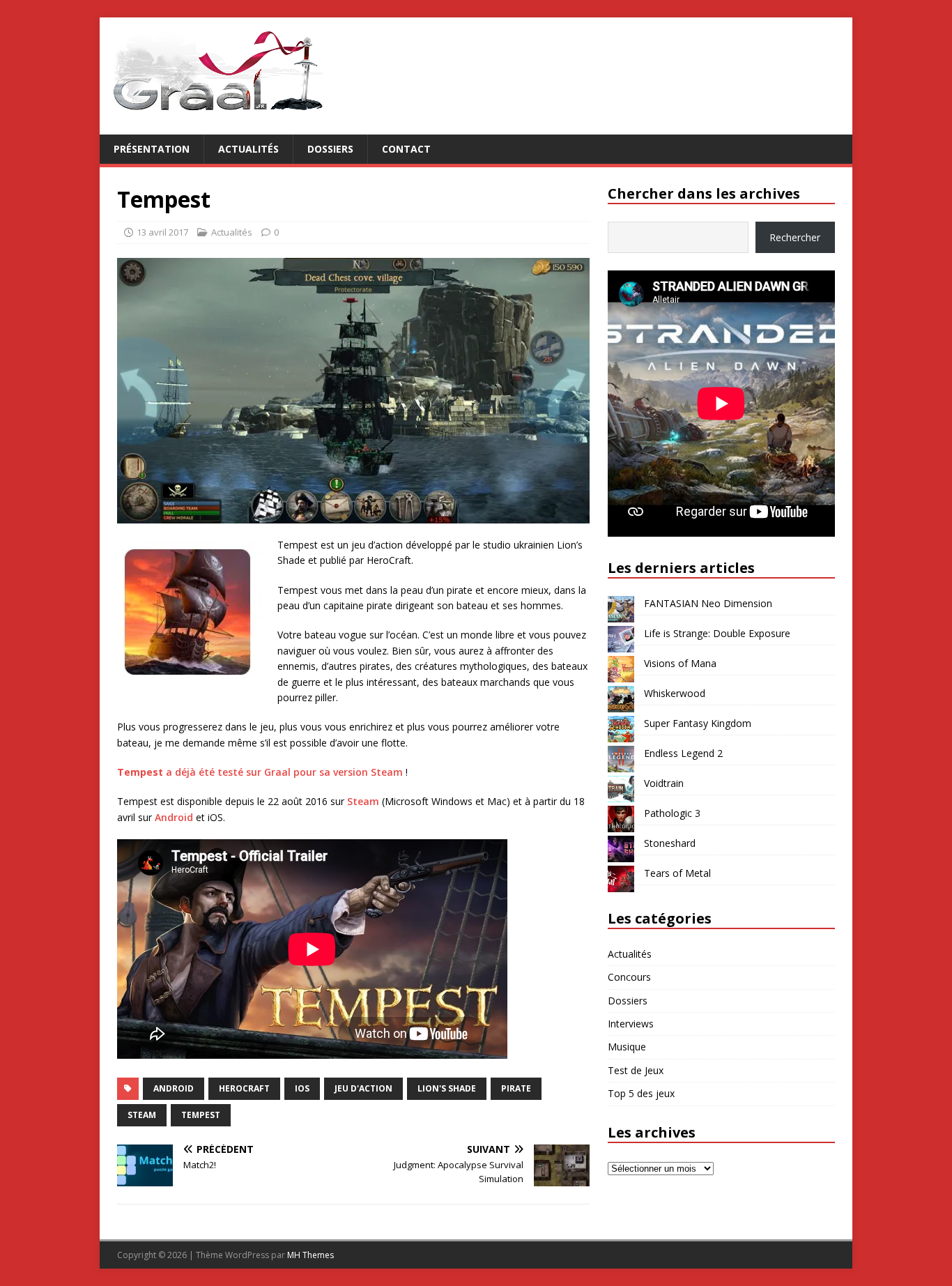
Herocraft (244, 1088)
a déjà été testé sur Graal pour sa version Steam (260, 772)
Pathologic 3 (672, 813)
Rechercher (794, 237)
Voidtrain (664, 783)
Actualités (248, 148)
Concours (629, 976)
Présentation (152, 148)
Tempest (200, 1115)
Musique (627, 1046)
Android (174, 817)
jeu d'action (363, 1088)
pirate (516, 1088)
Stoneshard (670, 843)
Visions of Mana (680, 663)
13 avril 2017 (162, 232)
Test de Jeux (635, 1070)
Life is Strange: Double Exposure (717, 633)
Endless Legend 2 (683, 753)
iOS (302, 1088)
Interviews (631, 1023)
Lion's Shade (446, 1088)
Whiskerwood (674, 693)
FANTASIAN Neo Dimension (708, 603)
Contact (406, 148)
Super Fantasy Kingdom (697, 723)
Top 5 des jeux (641, 1093)
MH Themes (310, 1255)
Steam (363, 801)
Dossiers (330, 148)
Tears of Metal (677, 873)
